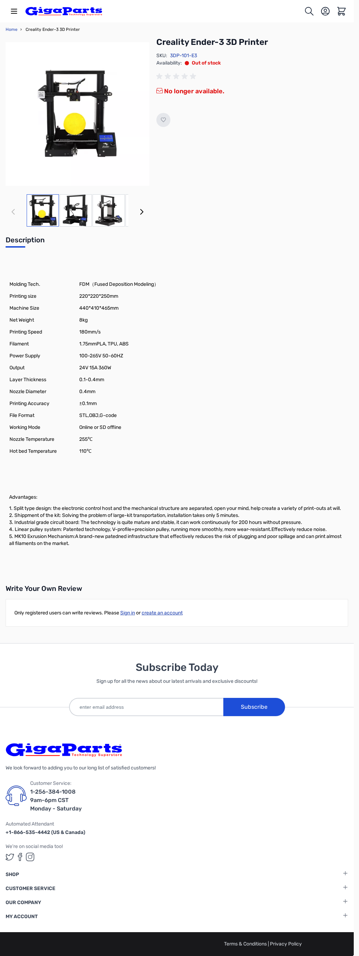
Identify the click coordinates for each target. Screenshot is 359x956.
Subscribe (254, 706)
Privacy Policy (286, 944)
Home (12, 29)
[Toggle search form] (309, 11)
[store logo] (63, 11)
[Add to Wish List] (163, 120)
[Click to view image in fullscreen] (77, 114)
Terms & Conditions (246, 944)
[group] (177, 76)
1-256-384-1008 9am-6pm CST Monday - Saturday (56, 800)
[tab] (25, 242)
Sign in (127, 613)
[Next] (141, 211)
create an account (162, 613)
